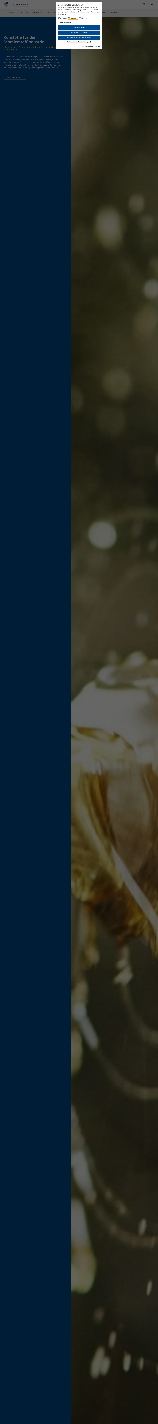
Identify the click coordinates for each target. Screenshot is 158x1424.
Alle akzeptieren (79, 27)
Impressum (86, 46)
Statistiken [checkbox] (74, 18)
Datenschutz (95, 46)
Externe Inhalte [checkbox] (65, 22)
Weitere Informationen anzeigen (78, 42)
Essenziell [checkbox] (63, 18)
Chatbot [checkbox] (84, 18)
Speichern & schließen (79, 33)
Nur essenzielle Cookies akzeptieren (79, 38)
